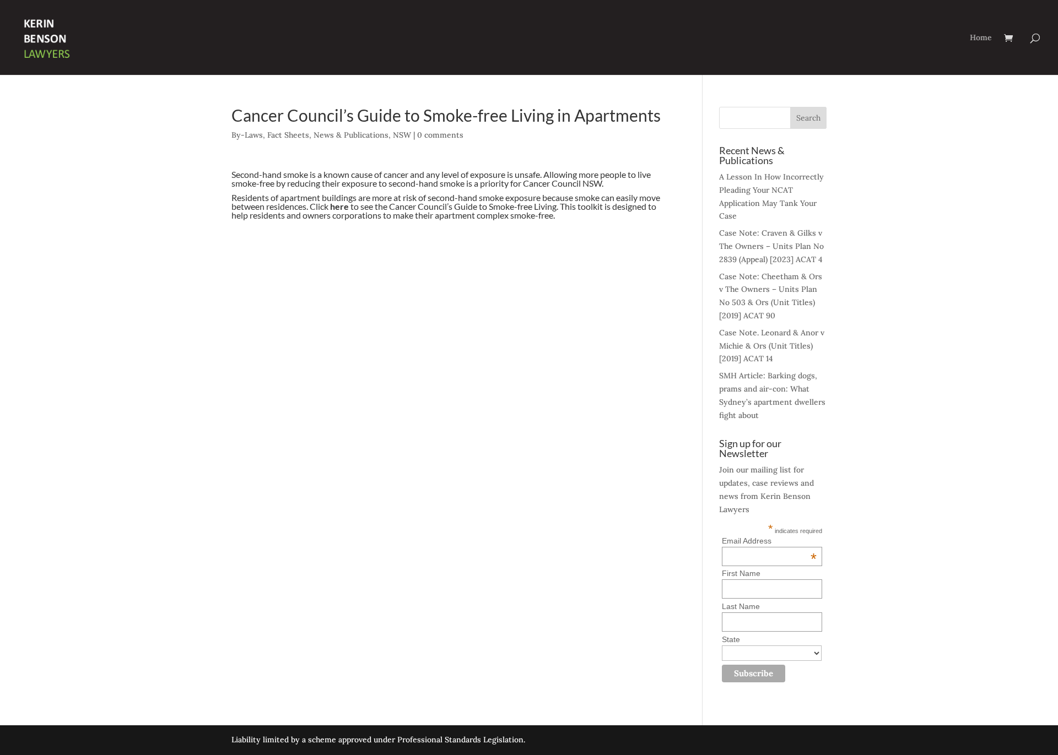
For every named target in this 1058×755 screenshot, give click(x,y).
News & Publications (351, 135)
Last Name (741, 606)
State (731, 639)
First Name (741, 573)
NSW (402, 135)
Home (981, 38)
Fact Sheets (288, 135)
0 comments (440, 135)
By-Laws (247, 135)
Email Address (769, 540)
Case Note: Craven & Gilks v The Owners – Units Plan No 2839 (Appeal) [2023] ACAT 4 (771, 246)
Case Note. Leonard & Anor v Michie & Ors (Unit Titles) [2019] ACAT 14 (771, 346)
